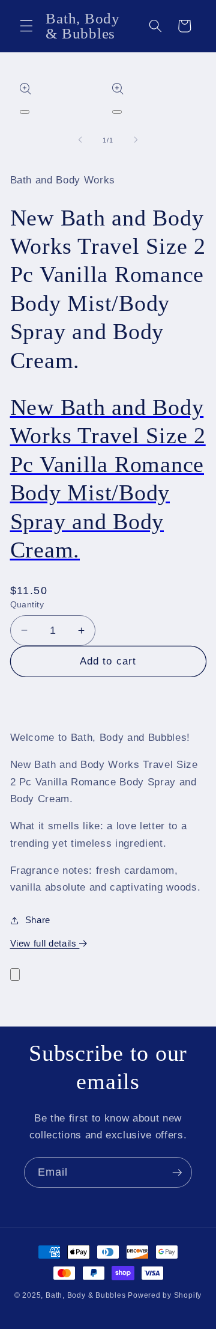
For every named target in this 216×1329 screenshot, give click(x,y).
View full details (45, 943)
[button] (26, 25)
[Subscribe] (177, 1172)
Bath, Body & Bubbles (85, 1295)
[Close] (15, 974)
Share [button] (37, 920)
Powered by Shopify (165, 1295)
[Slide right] (135, 140)
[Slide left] (80, 140)
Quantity (27, 604)
